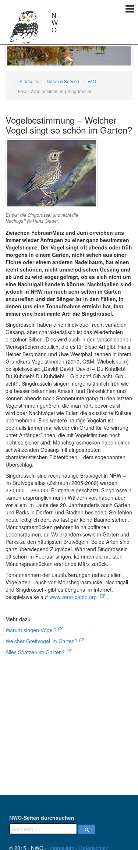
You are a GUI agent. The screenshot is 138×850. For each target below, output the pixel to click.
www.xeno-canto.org (73, 597)
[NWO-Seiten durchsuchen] (86, 829)
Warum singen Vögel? (31, 630)
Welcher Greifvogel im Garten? (42, 641)
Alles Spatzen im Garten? (35, 652)
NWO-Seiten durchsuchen (41, 817)
